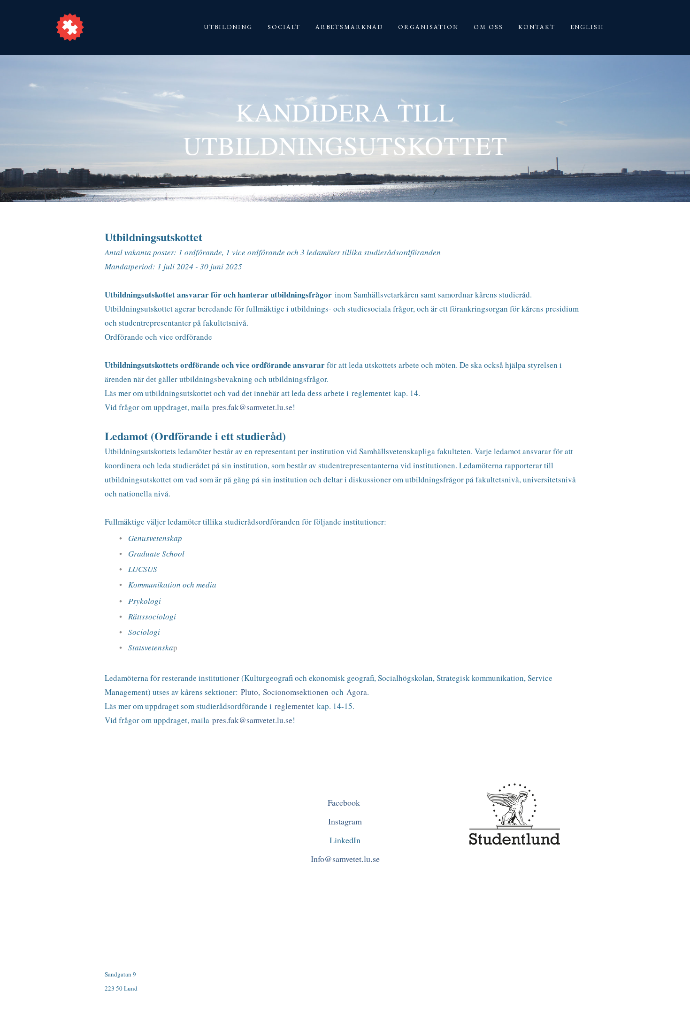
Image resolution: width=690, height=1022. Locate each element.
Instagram (345, 821)
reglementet (294, 706)
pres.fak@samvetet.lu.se (252, 407)
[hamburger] (95, 22)
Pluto (249, 691)
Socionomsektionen (297, 691)
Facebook (345, 802)
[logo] (70, 27)
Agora (356, 691)
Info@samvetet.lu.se (345, 858)
